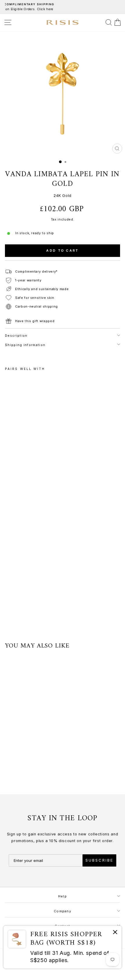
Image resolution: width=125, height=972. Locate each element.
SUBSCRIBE (99, 860)
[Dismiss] (115, 933)
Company (62, 911)
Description (16, 336)
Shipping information (25, 345)
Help (62, 896)
